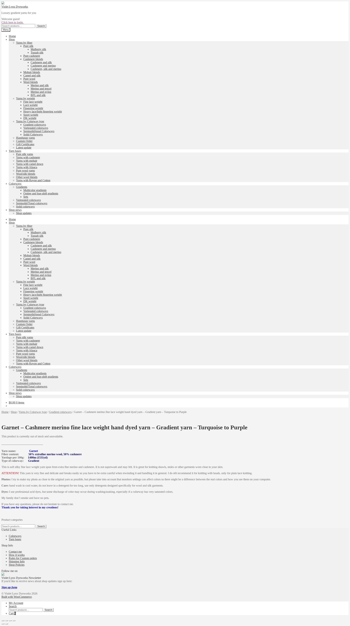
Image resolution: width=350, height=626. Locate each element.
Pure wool (29, 78)
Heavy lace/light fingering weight (42, 111)
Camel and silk (31, 75)
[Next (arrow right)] (6, 623)
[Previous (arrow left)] (2, 623)
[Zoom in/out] (2, 620)
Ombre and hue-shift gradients (40, 193)
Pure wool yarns (25, 170)
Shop (12, 39)
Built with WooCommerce (16, 596)
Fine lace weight (32, 101)
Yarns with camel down (29, 164)
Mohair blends (31, 72)
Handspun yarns (25, 137)
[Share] (10, 620)
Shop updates (24, 213)
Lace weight (30, 105)
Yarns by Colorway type (30, 121)
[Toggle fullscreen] (6, 620)
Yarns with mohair (26, 160)
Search (41, 26)
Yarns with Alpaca (26, 167)
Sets (25, 196)
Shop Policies (16, 564)
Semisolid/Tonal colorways (31, 203)
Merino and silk (40, 85)
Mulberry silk (38, 49)
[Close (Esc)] (13, 620)
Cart (12, 613)
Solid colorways (25, 206)
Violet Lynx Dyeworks (14, 6)
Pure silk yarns (24, 154)
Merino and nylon (41, 91)
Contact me (15, 551)
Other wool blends (26, 177)
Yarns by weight (25, 98)
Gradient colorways (34, 124)
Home (12, 36)
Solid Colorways (33, 134)
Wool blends (30, 82)
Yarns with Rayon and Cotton (33, 180)
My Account (16, 603)
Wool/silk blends (25, 173)
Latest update (23, 147)
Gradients (21, 186)
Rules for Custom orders (23, 558)
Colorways (15, 183)
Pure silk (28, 46)
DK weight (29, 118)
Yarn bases (15, 150)
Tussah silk (37, 52)
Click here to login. (12, 22)
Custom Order (24, 141)
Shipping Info (17, 561)
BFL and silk (38, 95)
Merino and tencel (41, 88)
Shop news (15, 209)
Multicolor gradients (34, 190)
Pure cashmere (31, 55)
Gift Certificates (25, 144)
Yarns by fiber (24, 42)
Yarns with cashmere (28, 157)
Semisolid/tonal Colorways (38, 131)
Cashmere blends (33, 59)
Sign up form (9, 587)
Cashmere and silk (41, 62)
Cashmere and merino (43, 65)
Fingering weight (33, 108)
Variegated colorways (35, 127)
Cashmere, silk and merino (46, 68)
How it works (17, 554)
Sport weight (30, 114)
